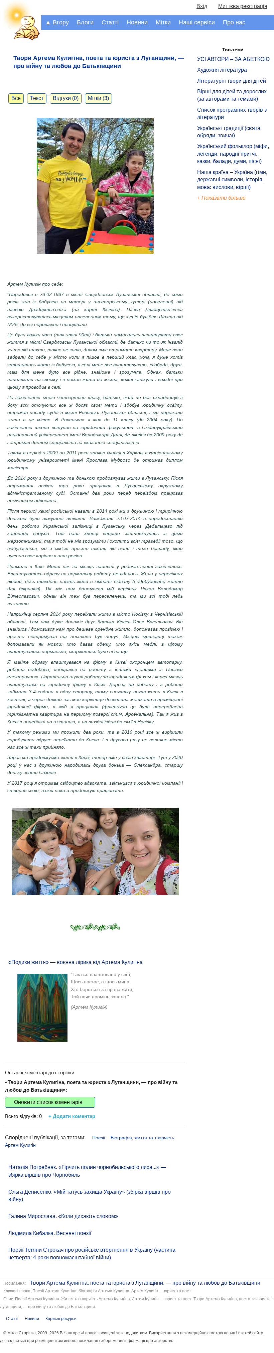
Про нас (234, 22)
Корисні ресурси (61, 1318)
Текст (36, 98)
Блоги (85, 22)
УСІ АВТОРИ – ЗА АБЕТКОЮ (233, 59)
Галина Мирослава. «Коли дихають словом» (63, 1216)
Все (16, 98)
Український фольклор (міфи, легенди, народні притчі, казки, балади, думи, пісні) (233, 153)
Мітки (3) (98, 98)
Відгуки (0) (66, 98)
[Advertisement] (228, 315)
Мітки (163, 22)
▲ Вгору (57, 22)
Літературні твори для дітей (231, 81)
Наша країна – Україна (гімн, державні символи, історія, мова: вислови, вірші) (232, 179)
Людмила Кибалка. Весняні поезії (49, 1233)
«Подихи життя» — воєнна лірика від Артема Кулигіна (75, 962)
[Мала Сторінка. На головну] (20, 39)
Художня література (222, 70)
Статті (110, 22)
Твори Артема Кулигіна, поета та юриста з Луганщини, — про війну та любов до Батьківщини (145, 1283)
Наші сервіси (197, 22)
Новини (137, 22)
